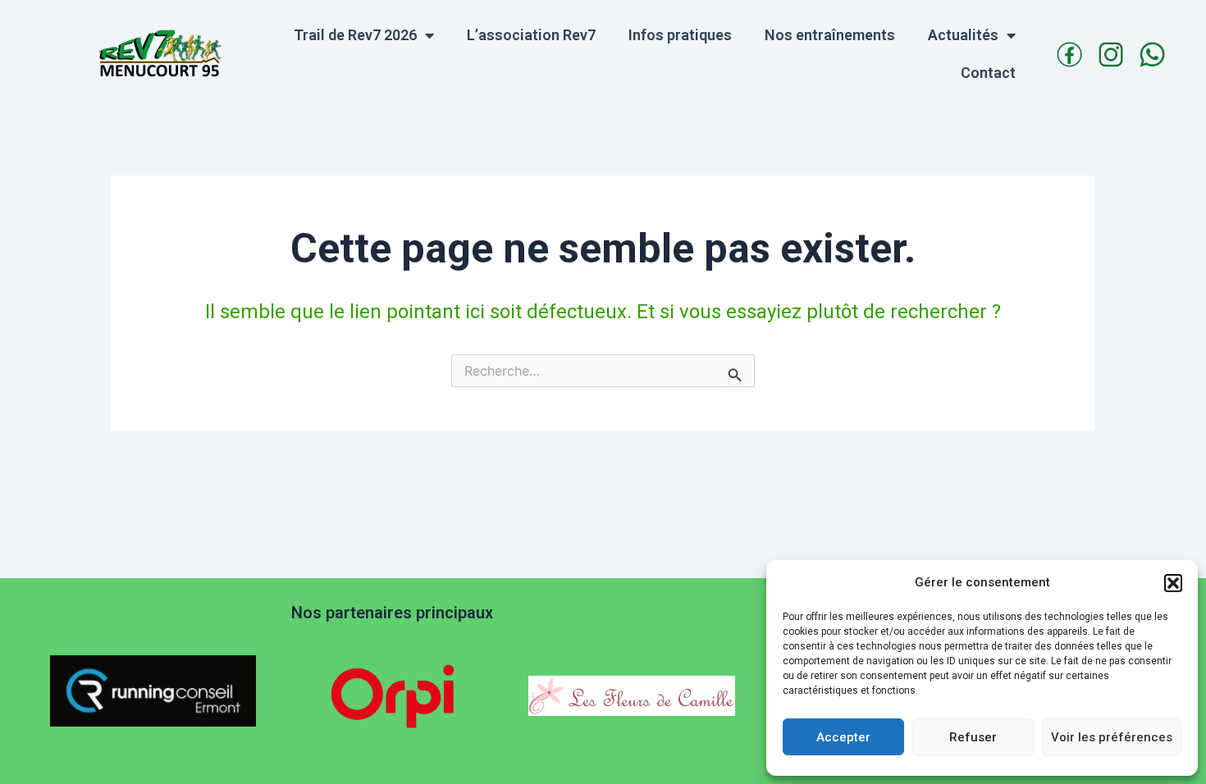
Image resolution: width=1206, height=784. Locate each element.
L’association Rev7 (531, 34)
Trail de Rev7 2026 (355, 34)
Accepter (843, 737)
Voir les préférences (1111, 737)
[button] (1173, 583)
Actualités (963, 34)
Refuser (973, 737)
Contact (988, 72)
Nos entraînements (830, 34)
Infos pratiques (680, 34)
